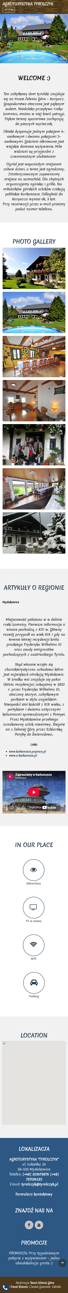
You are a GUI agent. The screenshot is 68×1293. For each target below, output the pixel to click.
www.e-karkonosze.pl (23, 755)
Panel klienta (19, 1287)
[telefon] (5, 1288)
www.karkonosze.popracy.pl (27, 751)
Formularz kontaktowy (34, 1194)
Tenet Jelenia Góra (42, 1283)
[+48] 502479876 (36, 1174)
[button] (5, 36)
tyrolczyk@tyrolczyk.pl (39, 1184)
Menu (8, 9)
